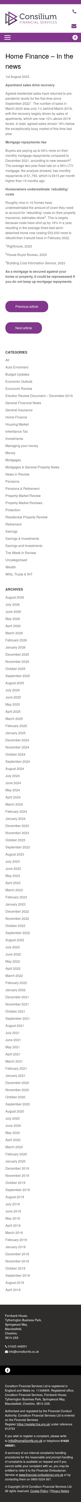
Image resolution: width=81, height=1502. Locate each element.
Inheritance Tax (16, 431)
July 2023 (12, 861)
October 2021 (15, 1011)
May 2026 (12, 618)
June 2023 (13, 868)
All (7, 360)
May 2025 (12, 704)
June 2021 (13, 1039)
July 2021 (12, 1032)
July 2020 (12, 1118)
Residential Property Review (26, 517)
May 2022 (12, 961)
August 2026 (14, 597)
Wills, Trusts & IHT (19, 574)
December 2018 (17, 1254)
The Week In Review (20, 552)
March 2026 (14, 632)
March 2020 (14, 1146)
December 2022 (17, 911)
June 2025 (13, 697)
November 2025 (17, 661)
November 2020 (17, 1089)
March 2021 (14, 1061)
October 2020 (15, 1096)
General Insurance (19, 410)
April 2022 (13, 968)
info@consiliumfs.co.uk (24, 1351)
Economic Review (18, 388)
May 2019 (12, 1218)
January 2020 (15, 1161)
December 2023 (17, 825)
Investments (14, 438)
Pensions (12, 481)
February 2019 (16, 1239)
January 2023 (15, 904)
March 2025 (14, 718)
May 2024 (12, 790)
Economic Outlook (18, 381)
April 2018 (13, 1289)
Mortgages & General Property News (32, 467)
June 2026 (13, 611)
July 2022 (12, 947)
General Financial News (23, 402)
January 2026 (15, 647)
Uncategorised (16, 559)
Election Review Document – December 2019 (39, 395)
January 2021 (15, 1075)
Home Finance (16, 417)
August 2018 (14, 1282)
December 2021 (17, 997)
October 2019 (15, 1182)
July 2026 (12, 604)
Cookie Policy (39, 1491)
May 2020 (12, 1132)
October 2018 (15, 1268)
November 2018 (17, 1261)
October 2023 (15, 840)
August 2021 (14, 1025)
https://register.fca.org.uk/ (33, 1424)
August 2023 (14, 854)
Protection (12, 509)
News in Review (17, 474)
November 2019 (17, 1175)
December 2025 (17, 654)
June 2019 (13, 1211)
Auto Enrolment (16, 367)
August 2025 (14, 682)
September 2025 (17, 675)
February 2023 (16, 897)
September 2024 (17, 761)
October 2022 (15, 925)
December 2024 (17, 740)
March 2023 (14, 889)
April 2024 (13, 797)
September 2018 (17, 1275)
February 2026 (16, 640)
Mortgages (13, 459)
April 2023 (13, 882)
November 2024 (17, 747)
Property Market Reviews (23, 502)
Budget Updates (17, 374)
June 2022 (13, 954)
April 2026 (13, 625)
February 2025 (16, 725)
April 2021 (13, 1054)
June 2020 (13, 1125)
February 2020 (16, 1154)
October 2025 (15, 668)
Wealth (10, 567)
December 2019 (17, 1168)
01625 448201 (17, 1346)
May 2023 (12, 875)
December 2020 (17, 1082)
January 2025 (15, 732)
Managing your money (21, 445)
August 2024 (14, 768)
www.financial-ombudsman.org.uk (41, 1475)
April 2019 (13, 1225)
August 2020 (14, 1111)
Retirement (13, 524)
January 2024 (15, 818)
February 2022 (16, 982)
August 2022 (14, 939)
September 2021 (17, 1018)
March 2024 (14, 804)
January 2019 (15, 1246)
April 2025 (13, 711)
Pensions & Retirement (22, 488)
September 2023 (17, 847)
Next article (23, 327)
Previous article (26, 306)
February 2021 (16, 1068)
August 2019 (14, 1196)
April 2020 (13, 1139)
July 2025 (12, 690)
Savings (11, 531)
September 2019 (17, 1189)
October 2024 (15, 754)
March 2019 (14, 1232)
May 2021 (12, 1047)
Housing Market (17, 424)
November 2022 (17, 918)
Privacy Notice (59, 1491)
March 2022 (14, 975)
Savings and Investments (23, 545)
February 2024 (16, 811)
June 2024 (13, 782)
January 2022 (15, 989)
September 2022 (17, 932)
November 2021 (17, 1004)
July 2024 (12, 775)
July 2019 (12, 1204)
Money (10, 452)
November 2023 (17, 832)
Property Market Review (23, 495)
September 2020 (17, 1104)
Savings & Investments (22, 538)
